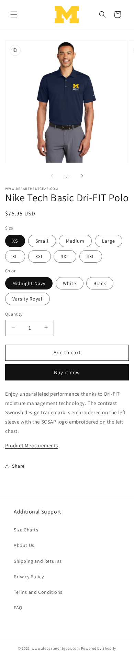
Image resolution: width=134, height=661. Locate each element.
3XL (65, 256)
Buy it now (67, 372)
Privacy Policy (29, 576)
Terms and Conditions (38, 592)
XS (15, 241)
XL (15, 256)
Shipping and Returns (38, 561)
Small (42, 241)
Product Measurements (31, 445)
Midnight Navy (28, 283)
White (69, 283)
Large (108, 241)
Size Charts (26, 530)
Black (99, 283)
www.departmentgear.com (56, 648)
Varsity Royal (27, 299)
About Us (24, 545)
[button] (13, 14)
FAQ (18, 607)
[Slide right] (82, 175)
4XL (91, 256)
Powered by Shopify (98, 648)
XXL (39, 256)
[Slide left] (51, 175)
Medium (75, 241)
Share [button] (18, 466)
